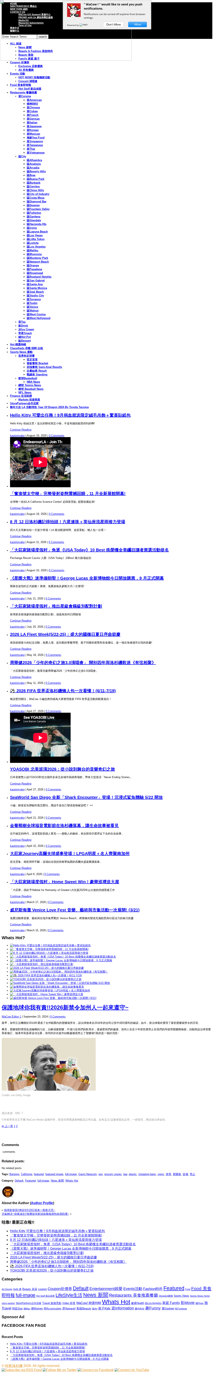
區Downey (33, 205)
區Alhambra (34, 160)
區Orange (33, 265)
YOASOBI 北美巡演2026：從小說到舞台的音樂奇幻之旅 (62, 769)
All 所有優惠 (26, 69)
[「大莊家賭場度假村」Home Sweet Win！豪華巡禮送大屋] (46, 994)
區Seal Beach (35, 291)
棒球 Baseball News (30, 389)
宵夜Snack (25, 333)
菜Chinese (33, 107)
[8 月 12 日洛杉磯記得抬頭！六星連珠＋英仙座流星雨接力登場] (49, 952)
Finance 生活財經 (21, 395)
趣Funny (153, 1308)
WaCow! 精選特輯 (88, 1303)
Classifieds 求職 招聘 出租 (26, 348)
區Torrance (34, 299)
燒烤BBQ (32, 103)
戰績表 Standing (37, 374)
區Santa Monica (37, 288)
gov (100, 1174)
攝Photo (199, 1303)
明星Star (17, 1308)
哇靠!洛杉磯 (14, 1366)
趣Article (139, 1308)
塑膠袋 (177, 1174)
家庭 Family (171, 1303)
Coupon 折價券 (19, 62)
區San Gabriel (36, 280)
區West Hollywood (38, 318)
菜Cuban (32, 111)
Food (187, 1289)
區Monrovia (34, 254)
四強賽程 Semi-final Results (44, 367)
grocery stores (113, 1174)
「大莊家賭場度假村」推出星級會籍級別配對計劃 (56, 606)
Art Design (7, 1289)
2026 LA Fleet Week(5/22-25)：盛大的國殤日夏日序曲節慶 (65, 634)
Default (19, 1180)
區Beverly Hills (36, 171)
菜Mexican (33, 133)
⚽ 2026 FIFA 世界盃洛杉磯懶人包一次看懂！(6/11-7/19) (63, 690)
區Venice (32, 306)
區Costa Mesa (35, 197)
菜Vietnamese (36, 152)
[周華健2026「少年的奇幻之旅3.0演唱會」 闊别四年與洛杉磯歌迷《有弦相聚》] (59, 971)
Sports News (181, 1295)
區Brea (31, 175)
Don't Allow (113, 24)
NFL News (24, 392)
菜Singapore (35, 141)
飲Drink (23, 325)
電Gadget (168, 1308)
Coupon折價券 (60, 1289)
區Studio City (35, 295)
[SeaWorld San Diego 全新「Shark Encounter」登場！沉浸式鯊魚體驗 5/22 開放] (60, 983)
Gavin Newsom (87, 1174)
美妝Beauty (83, 1308)
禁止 (192, 1174)
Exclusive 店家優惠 (30, 66)
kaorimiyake (17, 435)
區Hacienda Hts (36, 224)
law (125, 1174)
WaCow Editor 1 (11, 1016)
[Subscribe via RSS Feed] (22, 1370)
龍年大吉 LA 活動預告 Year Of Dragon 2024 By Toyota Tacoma (49, 407)
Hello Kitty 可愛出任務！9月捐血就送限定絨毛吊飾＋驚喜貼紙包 (70, 415)
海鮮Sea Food (36, 137)
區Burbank (33, 182)
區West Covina (36, 314)
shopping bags (147, 1174)
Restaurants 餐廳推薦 (23, 92)
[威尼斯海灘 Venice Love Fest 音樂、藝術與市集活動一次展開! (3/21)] (53, 998)
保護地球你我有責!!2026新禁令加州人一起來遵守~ (65, 1007)
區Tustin (32, 303)
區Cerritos (33, 186)
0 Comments (56, 435)
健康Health (137, 1303)
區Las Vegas (35, 235)
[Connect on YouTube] (132, 1370)
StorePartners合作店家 (24, 403)
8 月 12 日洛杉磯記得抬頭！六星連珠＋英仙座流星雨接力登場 (67, 521)
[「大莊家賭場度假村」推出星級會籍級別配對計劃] (41, 964)
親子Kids (104, 1308)
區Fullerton (34, 212)
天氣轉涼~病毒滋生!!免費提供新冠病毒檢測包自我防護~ (35, 1213)
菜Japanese (34, 126)
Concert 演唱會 (27, 81)
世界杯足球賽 (26, 355)
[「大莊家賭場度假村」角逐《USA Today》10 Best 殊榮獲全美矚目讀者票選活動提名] (63, 956)
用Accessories (52, 1308)
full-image (71, 1174)
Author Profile (42, 1203)
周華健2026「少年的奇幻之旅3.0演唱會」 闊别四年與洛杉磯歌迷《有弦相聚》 (83, 662)
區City (22, 156)
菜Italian (32, 122)
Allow (137, 24)
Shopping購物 (166, 1296)
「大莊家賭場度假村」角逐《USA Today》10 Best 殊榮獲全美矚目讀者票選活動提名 (89, 550)
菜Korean (33, 130)
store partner (8, 1303)
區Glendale (34, 220)
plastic (133, 1174)
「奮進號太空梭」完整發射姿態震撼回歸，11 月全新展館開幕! (68, 493)
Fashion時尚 (153, 1289)
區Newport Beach (38, 261)
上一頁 (7, 1126)
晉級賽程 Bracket (37, 363)
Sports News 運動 (21, 352)
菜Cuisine (24, 96)
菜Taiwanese (35, 145)
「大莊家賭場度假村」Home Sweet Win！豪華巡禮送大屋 (64, 881)
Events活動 (132, 1289)
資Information (122, 1308)
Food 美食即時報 (20, 85)
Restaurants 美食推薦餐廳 (133, 1295)
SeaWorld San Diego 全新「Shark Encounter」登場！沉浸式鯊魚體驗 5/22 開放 (86, 797)
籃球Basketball (27, 378)
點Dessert (24, 340)
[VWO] (83, 25)
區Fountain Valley (38, 209)
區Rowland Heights (39, 276)
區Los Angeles (36, 246)
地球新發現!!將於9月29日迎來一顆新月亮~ (29, 1210)
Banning (14, 1174)
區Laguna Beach (37, 231)
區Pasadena (34, 269)
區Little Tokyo (36, 239)
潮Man (26, 1308)
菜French (32, 115)
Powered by (73, 25)
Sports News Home (200, 1296)
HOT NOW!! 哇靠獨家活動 (34, 77)
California (26, 1174)
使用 (168, 1174)
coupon (42, 1289)
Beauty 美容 (29, 1289)
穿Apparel (68, 1308)
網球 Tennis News (29, 385)
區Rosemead (35, 273)
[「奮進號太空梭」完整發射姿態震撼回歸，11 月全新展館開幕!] (49, 949)
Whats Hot (71, 1180)
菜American (34, 100)
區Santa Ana (35, 284)
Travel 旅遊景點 (51, 1303)
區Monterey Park (37, 258)
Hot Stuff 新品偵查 (29, 88)
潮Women (37, 1308)
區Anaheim (34, 163)
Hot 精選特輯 (18, 344)
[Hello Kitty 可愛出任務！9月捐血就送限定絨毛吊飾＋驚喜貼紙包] (50, 945)
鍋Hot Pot (24, 336)
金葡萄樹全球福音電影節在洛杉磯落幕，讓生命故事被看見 (64, 825)
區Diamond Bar (36, 201)
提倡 (185, 1174)
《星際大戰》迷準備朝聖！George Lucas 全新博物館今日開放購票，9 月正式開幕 (87, 578)
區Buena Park (35, 179)
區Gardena (33, 216)
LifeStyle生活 (69, 1295)
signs (161, 1174)
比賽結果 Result (37, 370)
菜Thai (31, 148)
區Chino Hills (35, 190)
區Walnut (32, 310)
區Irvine (32, 227)
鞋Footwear (181, 1308)
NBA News (33, 381)
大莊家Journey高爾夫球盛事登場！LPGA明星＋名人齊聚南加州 (70, 853)
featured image (54, 1174)
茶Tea (21, 321)
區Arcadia (33, 167)
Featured (30, 1180)
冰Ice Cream (26, 329)
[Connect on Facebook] (96, 1370)
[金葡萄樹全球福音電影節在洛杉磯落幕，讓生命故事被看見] (47, 986)
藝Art (94, 1308)
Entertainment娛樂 (105, 1288)
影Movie (188, 1302)
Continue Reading (20, 429)
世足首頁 (32, 359)
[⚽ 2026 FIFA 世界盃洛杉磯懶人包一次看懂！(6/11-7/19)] (46, 975)
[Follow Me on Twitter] (60, 1370)
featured (39, 1174)
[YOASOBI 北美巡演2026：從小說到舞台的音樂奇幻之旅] (46, 979)
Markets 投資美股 (29, 399)
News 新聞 (57, 1180)
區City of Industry (38, 194)
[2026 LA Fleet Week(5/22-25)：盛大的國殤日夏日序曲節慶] (47, 967)
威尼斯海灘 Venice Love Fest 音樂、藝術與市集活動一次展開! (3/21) (75, 910)
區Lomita (32, 242)
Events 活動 (17, 73)
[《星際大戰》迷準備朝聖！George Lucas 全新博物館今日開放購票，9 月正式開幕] (61, 960)
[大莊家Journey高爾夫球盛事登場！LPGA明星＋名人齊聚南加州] (50, 990)
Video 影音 (68, 1303)
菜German (33, 118)
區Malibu (32, 250)
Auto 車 (17, 1289)
